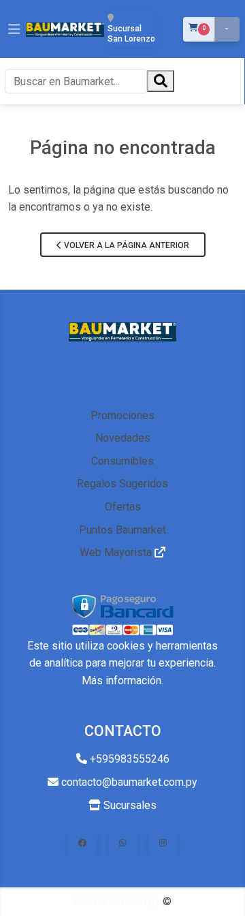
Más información (121, 680)
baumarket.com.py (117, 901)
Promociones (122, 415)
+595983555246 (128, 758)
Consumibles (122, 461)
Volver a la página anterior (125, 245)
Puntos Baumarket (122, 529)
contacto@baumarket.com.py (128, 782)
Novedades (122, 437)
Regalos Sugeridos (122, 483)
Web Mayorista (117, 552)
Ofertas (123, 506)
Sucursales (129, 805)
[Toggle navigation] (14, 29)
